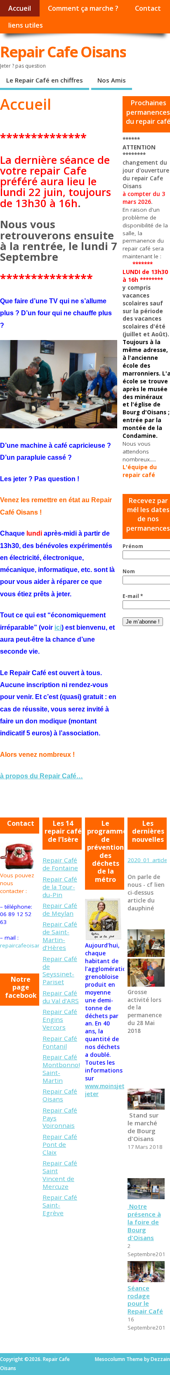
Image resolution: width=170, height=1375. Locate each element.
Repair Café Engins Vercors (59, 1019)
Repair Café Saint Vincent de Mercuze (59, 1175)
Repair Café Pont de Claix (59, 1144)
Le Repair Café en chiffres (44, 80)
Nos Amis (111, 80)
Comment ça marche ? (83, 8)
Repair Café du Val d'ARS (60, 997)
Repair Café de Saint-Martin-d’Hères (59, 936)
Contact (148, 8)
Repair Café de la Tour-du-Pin (59, 887)
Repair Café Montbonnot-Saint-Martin (62, 1068)
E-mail (133, 596)
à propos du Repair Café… (41, 776)
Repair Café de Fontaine (60, 864)
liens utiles (25, 25)
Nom (129, 571)
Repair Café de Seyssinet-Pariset (59, 970)
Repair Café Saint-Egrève (59, 1205)
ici (57, 627)
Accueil (19, 8)
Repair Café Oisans (59, 1095)
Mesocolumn (110, 1359)
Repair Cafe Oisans (63, 52)
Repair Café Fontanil (59, 1042)
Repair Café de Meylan (59, 909)
